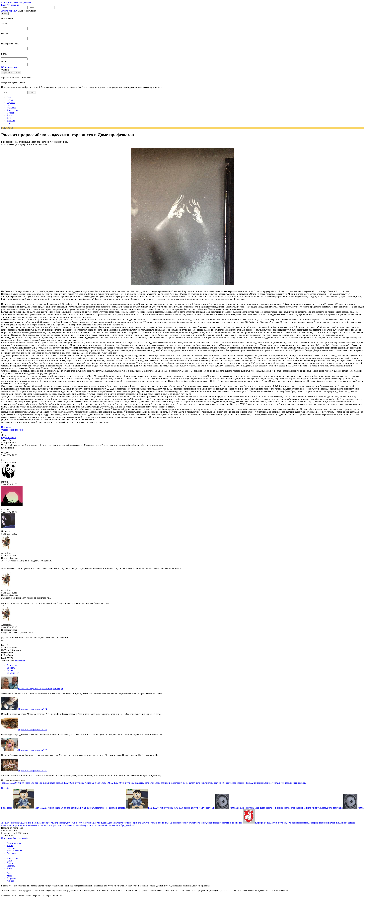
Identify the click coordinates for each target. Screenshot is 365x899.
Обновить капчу (9, 67)
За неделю (12, 665)
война (20, 430)
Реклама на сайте (21, 838)
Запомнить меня (28, 11)
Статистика (6, 2)
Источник (6, 427)
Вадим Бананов (8, 437)
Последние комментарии (13, 780)
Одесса (4, 430)
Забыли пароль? (9, 11)
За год (10, 670)
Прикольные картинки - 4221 (32, 770)
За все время (13, 673)
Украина (13, 430)
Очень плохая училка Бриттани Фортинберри (40, 688)
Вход (3, 5)
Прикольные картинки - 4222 (32, 750)
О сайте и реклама (22, 2)
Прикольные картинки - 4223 (32, 729)
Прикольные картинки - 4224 (32, 709)
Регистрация (13, 5)
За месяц (11, 668)
